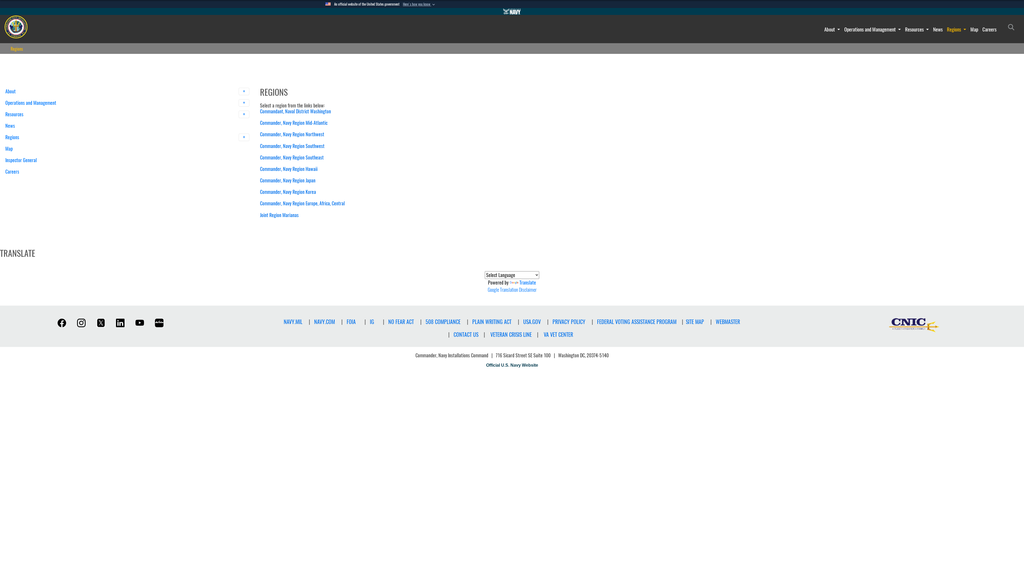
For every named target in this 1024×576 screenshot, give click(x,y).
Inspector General (21, 160)
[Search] (33, 181)
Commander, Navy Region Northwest (292, 134)
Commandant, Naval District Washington (295, 111)
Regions (954, 29)
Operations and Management (870, 29)
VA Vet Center (558, 334)
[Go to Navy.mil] (512, 11)
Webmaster (728, 321)
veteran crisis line (511, 334)
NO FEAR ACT (401, 321)
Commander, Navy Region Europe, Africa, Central (302, 203)
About (830, 29)
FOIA (351, 321)
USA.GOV (532, 321)
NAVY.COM (324, 321)
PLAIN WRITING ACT (491, 321)
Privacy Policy (569, 321)
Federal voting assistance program (637, 321)
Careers (989, 29)
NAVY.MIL (293, 321)
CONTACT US (466, 334)
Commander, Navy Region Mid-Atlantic (293, 122)
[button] (419, 4)
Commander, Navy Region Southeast (292, 157)
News (938, 29)
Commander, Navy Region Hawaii (289, 169)
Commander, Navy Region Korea (288, 192)
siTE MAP (695, 321)
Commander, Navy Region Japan (287, 180)
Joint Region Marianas (279, 215)
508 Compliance (443, 321)
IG (372, 321)
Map (974, 29)
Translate (527, 282)
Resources (915, 29)
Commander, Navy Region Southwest (292, 146)
